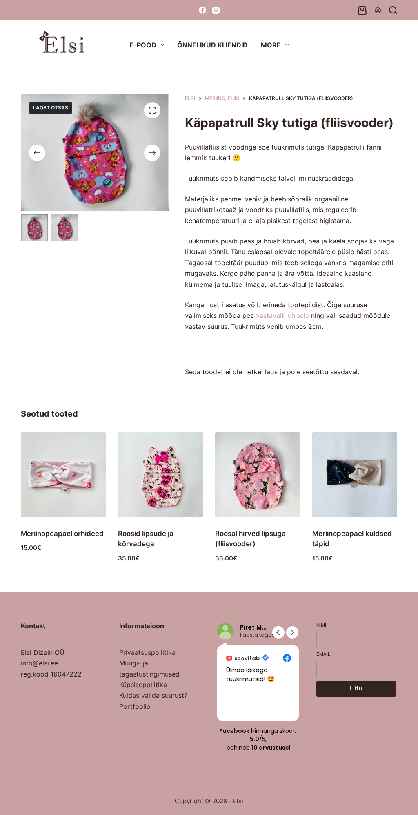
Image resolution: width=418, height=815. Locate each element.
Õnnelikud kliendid (212, 45)
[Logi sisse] (378, 10)
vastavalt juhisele (282, 315)
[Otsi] (393, 10)
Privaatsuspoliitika (147, 652)
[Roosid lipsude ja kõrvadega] (160, 474)
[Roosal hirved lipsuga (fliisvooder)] (257, 474)
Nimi (321, 625)
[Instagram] (216, 10)
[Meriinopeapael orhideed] (63, 474)
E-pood (142, 45)
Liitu (356, 688)
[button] (292, 632)
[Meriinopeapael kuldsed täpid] (354, 474)
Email (323, 654)
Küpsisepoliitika (143, 685)
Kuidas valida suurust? (153, 695)
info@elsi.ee (39, 663)
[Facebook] (202, 10)
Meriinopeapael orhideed (62, 533)
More (271, 45)
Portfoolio (135, 706)
